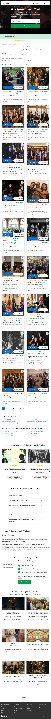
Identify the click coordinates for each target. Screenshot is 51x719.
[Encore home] (8, 3)
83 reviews (11, 393)
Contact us (3, 712)
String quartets (12, 44)
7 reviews (11, 203)
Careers (28, 708)
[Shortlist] (40, 3)
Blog (15, 712)
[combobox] (13, 47)
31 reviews (5, 240)
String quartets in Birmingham (33, 433)
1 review (35, 280)
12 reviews (11, 165)
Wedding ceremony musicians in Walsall (36, 421)
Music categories (18, 708)
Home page (4, 44)
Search (36, 3)
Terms (2, 708)
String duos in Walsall (31, 419)
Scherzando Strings (16, 476)
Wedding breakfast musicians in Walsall (11, 424)
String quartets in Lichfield (8, 436)
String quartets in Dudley (7, 433)
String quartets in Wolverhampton (34, 431)
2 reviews (11, 278)
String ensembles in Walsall (8, 421)
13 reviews (36, 167)
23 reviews (36, 393)
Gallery (15, 710)
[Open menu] (4, 3)
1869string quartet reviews (29, 41)
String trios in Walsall (7, 419)
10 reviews (11, 129)
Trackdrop (41, 716)
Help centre (4, 707)
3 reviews (30, 316)
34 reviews (11, 91)
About (27, 707)
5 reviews (30, 129)
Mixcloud (47, 716)
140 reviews (30, 353)
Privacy (3, 710)
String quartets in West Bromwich (10, 431)
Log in (44, 3)
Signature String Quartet (41, 476)
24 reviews (36, 91)
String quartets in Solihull (32, 436)
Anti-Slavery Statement (29, 711)
